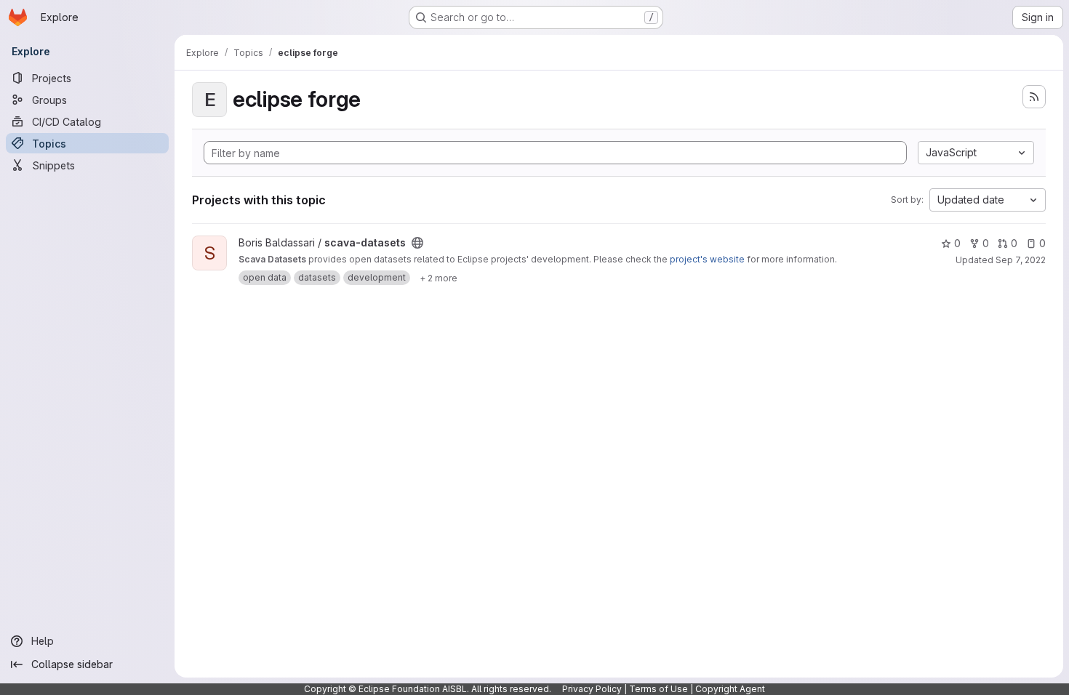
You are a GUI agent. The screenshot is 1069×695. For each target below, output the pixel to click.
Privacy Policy (592, 688)
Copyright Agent (730, 688)
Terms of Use (658, 688)
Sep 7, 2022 (1021, 259)
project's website (707, 259)
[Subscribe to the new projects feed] (1034, 96)
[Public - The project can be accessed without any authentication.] (417, 243)
